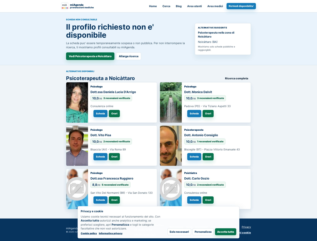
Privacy (246, 227)
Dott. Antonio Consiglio (201, 135)
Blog (179, 6)
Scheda (100, 113)
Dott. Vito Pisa (100, 135)
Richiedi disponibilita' (241, 6)
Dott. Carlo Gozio (196, 178)
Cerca (166, 6)
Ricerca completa (236, 78)
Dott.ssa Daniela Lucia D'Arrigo (113, 92)
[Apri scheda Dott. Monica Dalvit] (171, 102)
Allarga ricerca (128, 56)
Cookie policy (89, 233)
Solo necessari (179, 231)
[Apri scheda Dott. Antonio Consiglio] (171, 146)
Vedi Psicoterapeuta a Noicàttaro (90, 56)
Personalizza (203, 231)
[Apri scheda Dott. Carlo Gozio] (171, 189)
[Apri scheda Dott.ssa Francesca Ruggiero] (77, 189)
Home (153, 6)
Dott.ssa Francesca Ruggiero (111, 178)
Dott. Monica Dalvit (198, 92)
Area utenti (194, 6)
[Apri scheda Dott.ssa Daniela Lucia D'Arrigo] (77, 102)
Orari (114, 113)
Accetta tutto (225, 231)
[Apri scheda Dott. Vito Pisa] (77, 146)
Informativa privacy (111, 233)
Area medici (215, 6)
